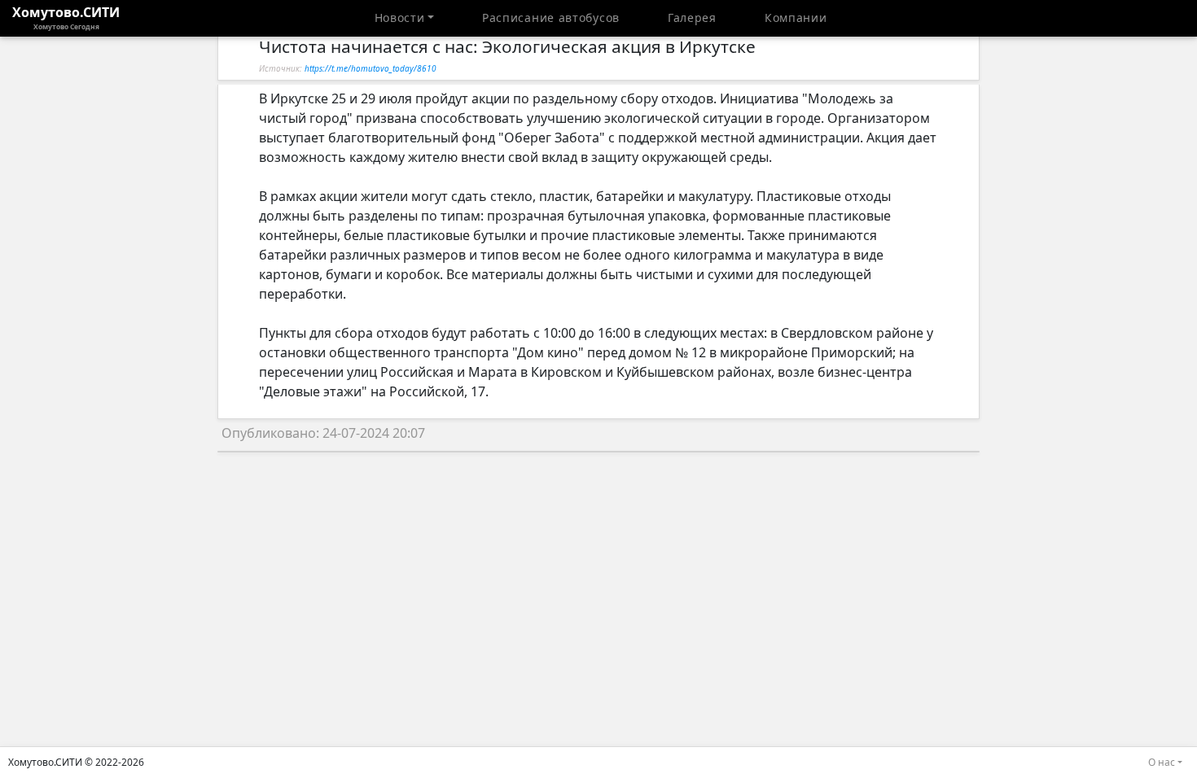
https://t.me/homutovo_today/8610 (370, 68)
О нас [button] (1161, 762)
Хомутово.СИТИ (66, 17)
